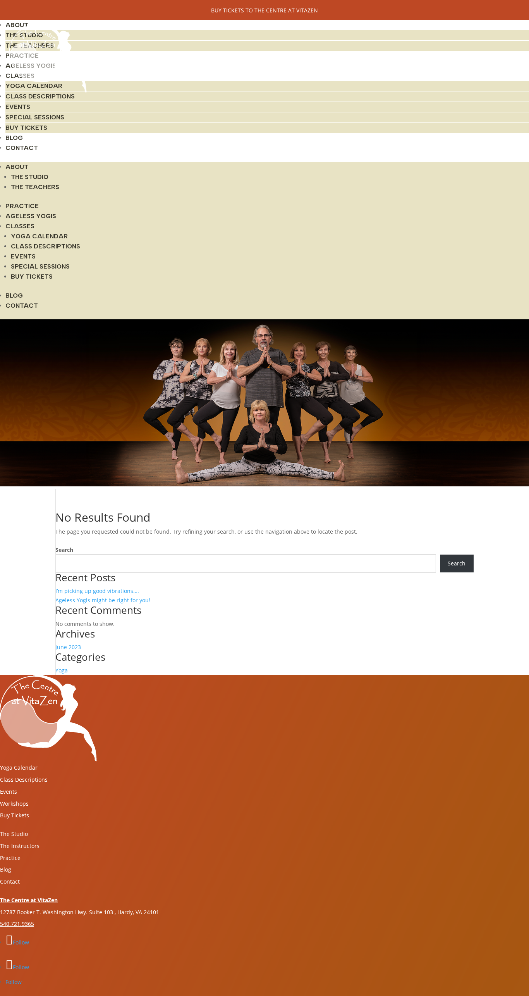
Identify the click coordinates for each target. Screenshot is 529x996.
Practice (22, 206)
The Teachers (35, 187)
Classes (19, 226)
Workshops (14, 803)
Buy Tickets (26, 127)
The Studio (29, 177)
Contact (21, 148)
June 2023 (68, 647)
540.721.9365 (17, 923)
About (16, 167)
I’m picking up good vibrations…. (97, 590)
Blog (14, 137)
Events (17, 106)
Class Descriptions (40, 96)
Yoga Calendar (39, 236)
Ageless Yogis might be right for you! (102, 600)
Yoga (61, 670)
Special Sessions (34, 117)
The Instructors (20, 846)
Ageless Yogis (30, 216)
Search (64, 549)
